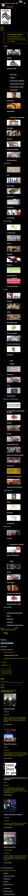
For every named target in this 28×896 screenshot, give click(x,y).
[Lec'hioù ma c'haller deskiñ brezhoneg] (13, 229)
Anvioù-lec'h (10, 207)
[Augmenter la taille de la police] (3, 643)
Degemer (6, 873)
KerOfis (9, 572)
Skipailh (9, 57)
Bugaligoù (9, 301)
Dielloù (12, 561)
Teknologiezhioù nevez (13, 444)
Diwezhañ (10, 691)
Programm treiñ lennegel (13, 344)
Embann (9, 433)
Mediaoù (9, 423)
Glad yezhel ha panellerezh (17, 80)
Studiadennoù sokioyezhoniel (14, 613)
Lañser (2, 3)
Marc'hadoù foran (12, 160)
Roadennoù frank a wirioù (14, 604)
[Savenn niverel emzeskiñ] (13, 240)
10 (6, 691)
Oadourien (10, 254)
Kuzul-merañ (10, 100)
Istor (8, 175)
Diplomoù (9, 265)
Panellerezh (10, 374)
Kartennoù (10, 512)
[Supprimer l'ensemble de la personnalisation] (7, 643)
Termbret (12, 77)
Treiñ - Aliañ (13, 74)
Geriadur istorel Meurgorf (14, 593)
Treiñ (8, 385)
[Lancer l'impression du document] (9, 643)
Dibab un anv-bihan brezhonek (15, 455)
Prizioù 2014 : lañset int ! (10, 744)
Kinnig (8, 502)
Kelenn (9, 312)
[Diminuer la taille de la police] (1, 643)
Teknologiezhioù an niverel (17, 83)
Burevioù (9, 138)
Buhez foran (10, 619)
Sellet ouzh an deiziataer (7, 649)
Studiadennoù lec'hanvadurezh (15, 625)
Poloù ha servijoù (11, 68)
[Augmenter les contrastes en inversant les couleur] (5, 643)
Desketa (9, 243)
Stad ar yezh (10, 196)
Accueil (6, 632)
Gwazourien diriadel (12, 286)
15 (9, 670)
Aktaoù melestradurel (12, 149)
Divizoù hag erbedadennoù (17, 117)
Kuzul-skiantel (10, 111)
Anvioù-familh (10, 217)
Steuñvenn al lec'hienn (9, 876)
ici (13, 41)
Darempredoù (9, 6)
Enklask (13, 3)
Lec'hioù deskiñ (11, 232)
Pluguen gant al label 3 (10, 847)
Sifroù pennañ (10, 185)
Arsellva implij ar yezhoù (16, 87)
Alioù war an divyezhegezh (14, 476)
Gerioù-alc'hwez (5, 681)
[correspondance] (20, 3)
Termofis (9, 538)
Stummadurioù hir (12, 275)
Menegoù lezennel (8, 884)
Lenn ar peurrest (8, 724)
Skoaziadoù (10, 354)
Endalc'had (7, 3)
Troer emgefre (10, 582)
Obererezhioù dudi (12, 322)
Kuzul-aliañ (10, 128)
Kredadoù (6, 881)
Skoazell (12, 363)
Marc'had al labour (12, 333)
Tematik (3, 684)
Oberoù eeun (10, 465)
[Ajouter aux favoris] (12, 643)
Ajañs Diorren (14, 90)
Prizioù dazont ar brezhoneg (14, 487)
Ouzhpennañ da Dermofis (17, 544)
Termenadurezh (11, 396)
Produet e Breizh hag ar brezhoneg (13, 814)
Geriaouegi (10, 622)
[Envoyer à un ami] (11, 643)
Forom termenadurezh (13, 555)
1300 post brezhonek (9, 708)
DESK (11, 360)
